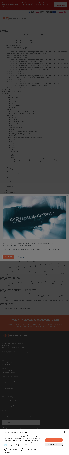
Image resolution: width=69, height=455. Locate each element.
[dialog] (34, 442)
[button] (23, 452)
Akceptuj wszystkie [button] (54, 440)
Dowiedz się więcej (38, 442)
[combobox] (64, 432)
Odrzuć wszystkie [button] (53, 444)
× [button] (67, 431)
